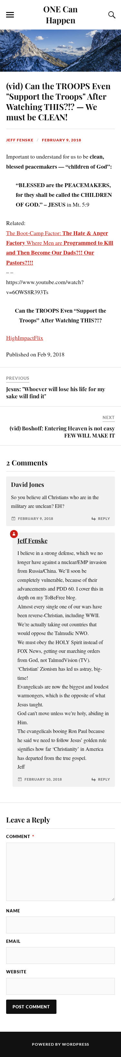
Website (16, 971)
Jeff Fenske (20, 140)
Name (13, 910)
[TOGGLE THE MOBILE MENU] (10, 15)
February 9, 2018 (61, 140)
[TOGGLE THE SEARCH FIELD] (111, 15)
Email (13, 941)
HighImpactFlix (24, 338)
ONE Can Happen (60, 14)
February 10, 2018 (43, 779)
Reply (104, 518)
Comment (20, 836)
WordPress (75, 1044)
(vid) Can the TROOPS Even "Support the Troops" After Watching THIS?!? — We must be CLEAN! (58, 101)
